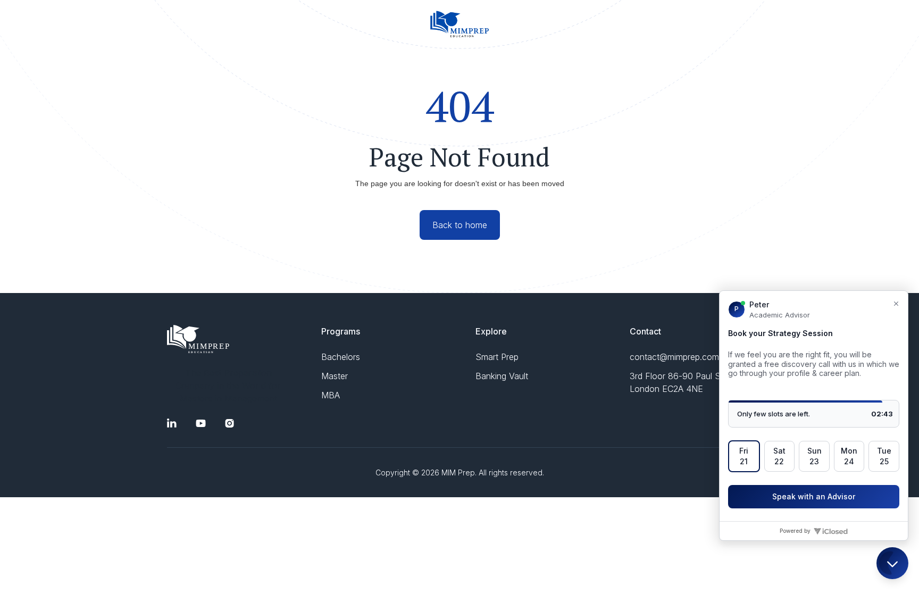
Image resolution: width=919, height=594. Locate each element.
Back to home (459, 225)
